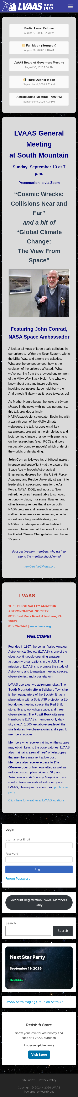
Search (10, 923)
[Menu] (70, 6)
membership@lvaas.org (39, 566)
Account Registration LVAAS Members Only (39, 902)
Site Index (28, 1080)
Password (11, 853)
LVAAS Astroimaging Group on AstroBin (34, 1002)
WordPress (47, 1091)
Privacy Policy (47, 1080)
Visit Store (39, 1055)
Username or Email (17, 839)
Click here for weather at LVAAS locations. (37, 800)
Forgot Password (17, 879)
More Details (16, 980)
